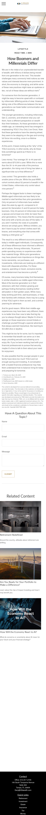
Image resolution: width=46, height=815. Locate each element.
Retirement (23, 798)
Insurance (23, 807)
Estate (23, 804)
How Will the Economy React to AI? (18, 632)
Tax (23, 810)
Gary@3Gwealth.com (23, 790)
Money (23, 813)
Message (6, 451)
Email (4, 436)
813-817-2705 (25, 780)
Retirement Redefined (11, 535)
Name (4, 421)
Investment (23, 801)
